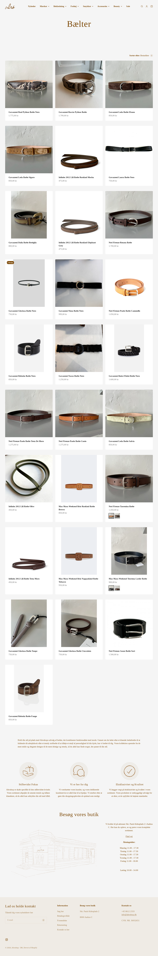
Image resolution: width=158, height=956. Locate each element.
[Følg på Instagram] (6, 939)
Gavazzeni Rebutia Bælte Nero (22, 376)
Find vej (129, 836)
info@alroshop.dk (129, 914)
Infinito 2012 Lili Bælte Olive (21, 506)
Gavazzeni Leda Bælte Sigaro (22, 177)
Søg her (60, 911)
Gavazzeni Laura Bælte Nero (121, 177)
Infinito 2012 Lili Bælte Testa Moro (24, 579)
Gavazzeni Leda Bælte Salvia (121, 441)
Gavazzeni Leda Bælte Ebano (122, 112)
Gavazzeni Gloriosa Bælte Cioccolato (75, 651)
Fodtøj (74, 6)
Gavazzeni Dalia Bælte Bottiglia (23, 242)
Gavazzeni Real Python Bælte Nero (24, 112)
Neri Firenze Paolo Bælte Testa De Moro (26, 441)
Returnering (62, 925)
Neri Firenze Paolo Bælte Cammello (124, 311)
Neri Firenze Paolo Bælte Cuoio (72, 441)
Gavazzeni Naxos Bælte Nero (71, 376)
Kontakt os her (63, 929)
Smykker (87, 6)
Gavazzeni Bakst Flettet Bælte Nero (124, 376)
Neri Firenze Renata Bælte (120, 242)
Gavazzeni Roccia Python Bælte (73, 112)
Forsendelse (62, 920)
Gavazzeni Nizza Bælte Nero (71, 311)
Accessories (102, 6)
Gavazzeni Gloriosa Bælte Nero (22, 311)
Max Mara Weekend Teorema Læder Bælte (128, 579)
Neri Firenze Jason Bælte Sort (122, 651)
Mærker (43, 6)
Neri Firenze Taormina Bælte (121, 506)
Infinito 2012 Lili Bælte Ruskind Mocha (76, 177)
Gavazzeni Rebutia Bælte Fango (23, 716)
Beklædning (59, 6)
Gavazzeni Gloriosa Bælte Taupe (23, 651)
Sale (128, 6)
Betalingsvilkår (63, 916)
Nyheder (32, 6)
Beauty (117, 6)
